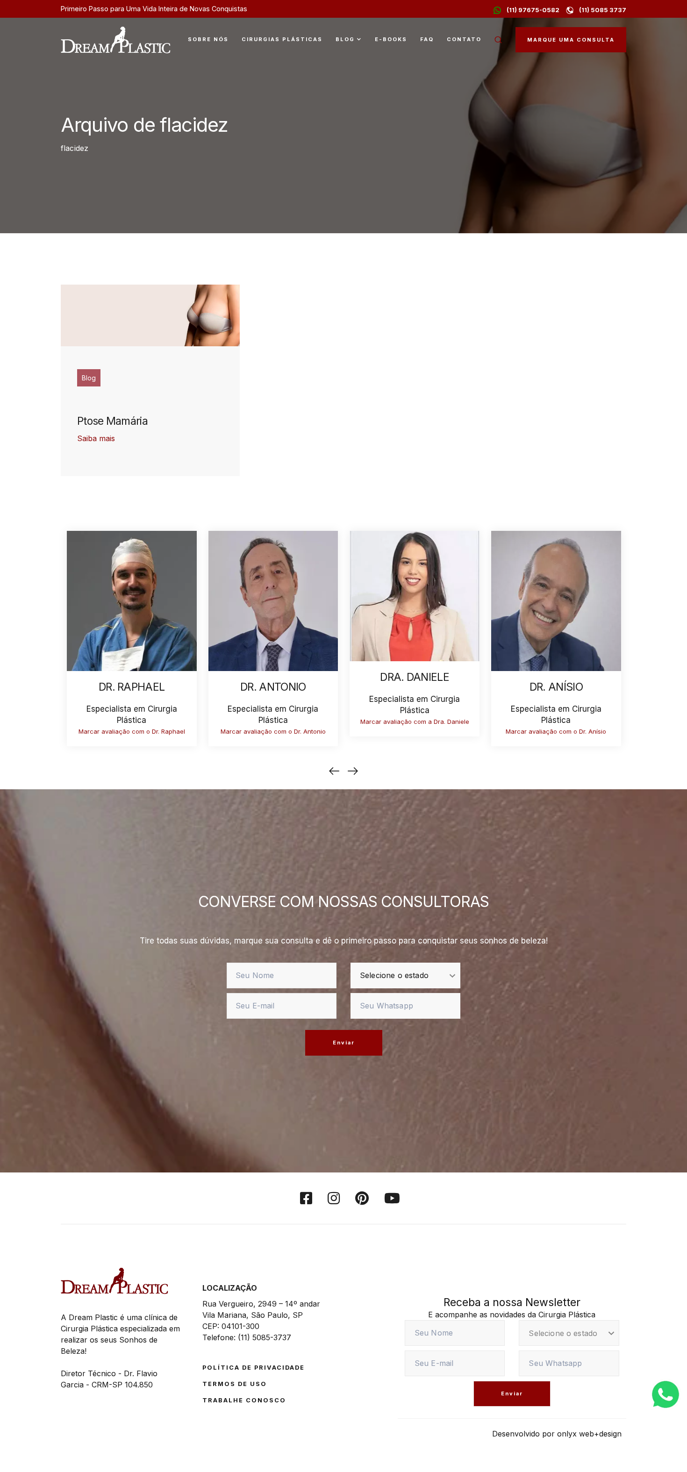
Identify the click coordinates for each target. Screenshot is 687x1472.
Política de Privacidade (253, 1367)
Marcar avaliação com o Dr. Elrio (131, 731)
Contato (464, 39)
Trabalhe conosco (244, 1400)
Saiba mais (96, 438)
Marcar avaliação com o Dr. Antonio (414, 731)
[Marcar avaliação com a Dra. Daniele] (556, 595)
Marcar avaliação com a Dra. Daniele (555, 721)
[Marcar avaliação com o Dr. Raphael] (273, 600)
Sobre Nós (208, 39)
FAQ (427, 39)
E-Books (391, 39)
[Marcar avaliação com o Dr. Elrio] (131, 600)
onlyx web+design (589, 1433)
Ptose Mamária (112, 421)
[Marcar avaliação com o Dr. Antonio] (414, 600)
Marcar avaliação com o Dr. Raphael (273, 731)
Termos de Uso (234, 1383)
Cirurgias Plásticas (282, 39)
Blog (345, 39)
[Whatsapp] (665, 1393)
